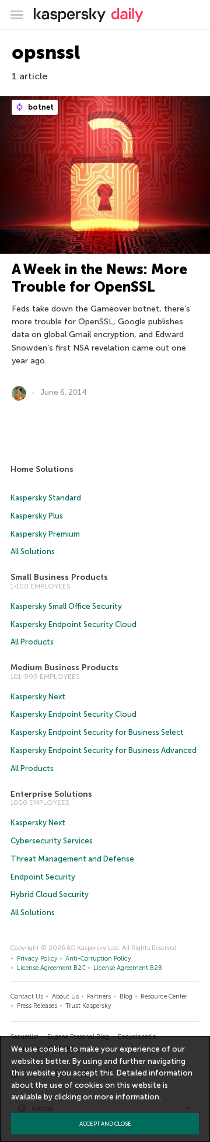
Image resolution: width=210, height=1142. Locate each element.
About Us (65, 996)
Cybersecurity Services (51, 840)
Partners (99, 996)
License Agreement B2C (51, 968)
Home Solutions (42, 469)
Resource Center (164, 996)
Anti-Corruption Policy (98, 958)
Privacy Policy (37, 958)
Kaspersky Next (37, 696)
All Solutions (32, 551)
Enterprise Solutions (51, 794)
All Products (32, 641)
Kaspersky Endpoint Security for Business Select (97, 732)
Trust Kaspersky (88, 1006)
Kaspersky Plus (36, 516)
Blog (126, 996)
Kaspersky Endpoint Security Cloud (73, 624)
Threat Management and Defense (72, 858)
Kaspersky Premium (45, 534)
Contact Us (26, 996)
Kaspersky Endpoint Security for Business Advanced (103, 750)
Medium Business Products (64, 667)
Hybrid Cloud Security (49, 894)
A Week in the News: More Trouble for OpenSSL (99, 278)
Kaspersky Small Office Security (66, 606)
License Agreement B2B (127, 968)
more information (126, 1096)
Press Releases (37, 1006)
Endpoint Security (42, 877)
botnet (40, 107)
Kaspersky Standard (45, 497)
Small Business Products (59, 577)
